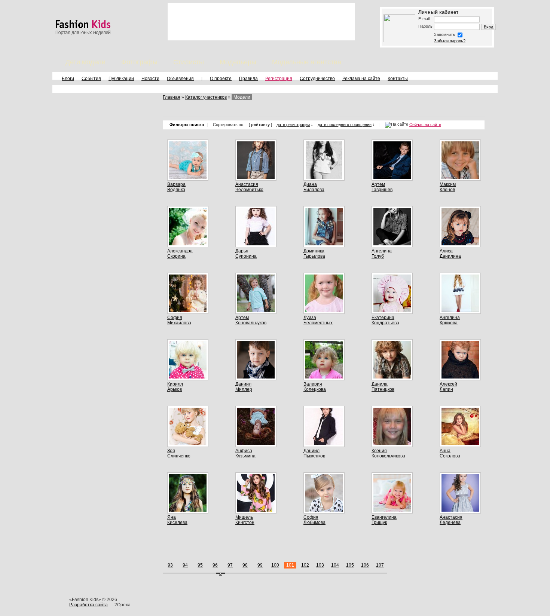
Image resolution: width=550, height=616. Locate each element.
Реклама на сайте (361, 78)
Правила (248, 78)
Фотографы (139, 62)
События (91, 78)
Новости (150, 78)
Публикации (121, 78)
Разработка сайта (88, 604)
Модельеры (238, 62)
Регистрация (278, 78)
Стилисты (188, 62)
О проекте (221, 78)
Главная (171, 97)
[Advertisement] (261, 21)
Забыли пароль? (449, 41)
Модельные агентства (306, 62)
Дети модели (85, 62)
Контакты (398, 78)
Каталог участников (206, 97)
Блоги (68, 78)
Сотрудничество (317, 78)
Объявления (180, 78)
